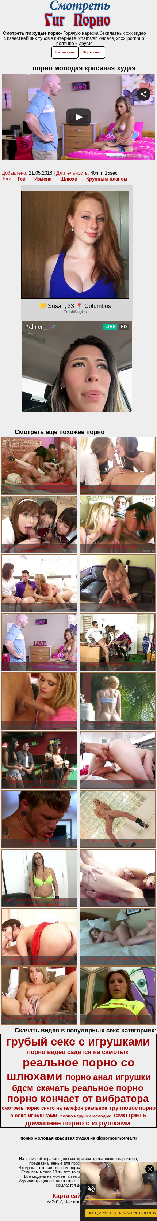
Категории (64, 52)
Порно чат (92, 52)
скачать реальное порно (89, 1088)
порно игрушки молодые (85, 1116)
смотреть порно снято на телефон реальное (54, 1108)
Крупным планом (106, 179)
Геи (22, 179)
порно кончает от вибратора (78, 1098)
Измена (42, 179)
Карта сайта (70, 1196)
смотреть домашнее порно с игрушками (86, 1119)
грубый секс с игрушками (78, 1041)
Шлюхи (68, 179)
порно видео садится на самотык (78, 1051)
